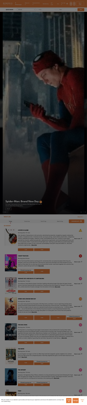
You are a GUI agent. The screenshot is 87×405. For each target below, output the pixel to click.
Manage (75, 400)
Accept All (69, 400)
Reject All (82, 400)
